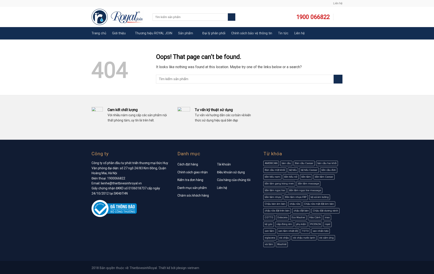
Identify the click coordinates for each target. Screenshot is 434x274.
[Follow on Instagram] (98, 3)
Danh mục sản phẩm (192, 188)
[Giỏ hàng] (339, 17)
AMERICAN (271, 163)
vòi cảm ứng (326, 237)
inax (327, 217)
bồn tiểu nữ (290, 176)
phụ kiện (301, 224)
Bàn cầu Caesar (304, 163)
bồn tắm (306, 176)
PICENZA (315, 224)
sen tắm (269, 231)
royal (327, 224)
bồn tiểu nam (272, 176)
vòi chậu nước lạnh (304, 237)
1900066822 (116, 178)
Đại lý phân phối (213, 33)
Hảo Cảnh (315, 217)
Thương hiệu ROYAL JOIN (153, 33)
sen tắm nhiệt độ (288, 231)
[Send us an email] (106, 3)
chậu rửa (295, 203)
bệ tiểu (293, 170)
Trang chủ (99, 33)
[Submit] (231, 17)
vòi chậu (284, 237)
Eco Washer (298, 217)
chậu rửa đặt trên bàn (277, 210)
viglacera (270, 237)
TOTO (305, 231)
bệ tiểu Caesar (309, 170)
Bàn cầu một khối (275, 170)
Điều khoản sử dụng (231, 172)
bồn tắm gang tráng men (279, 183)
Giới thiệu (119, 33)
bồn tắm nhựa (273, 197)
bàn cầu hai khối (327, 163)
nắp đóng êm (284, 224)
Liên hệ (337, 3)
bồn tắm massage (308, 183)
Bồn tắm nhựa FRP (296, 197)
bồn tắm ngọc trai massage (305, 190)
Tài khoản (224, 164)
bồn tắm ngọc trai (275, 190)
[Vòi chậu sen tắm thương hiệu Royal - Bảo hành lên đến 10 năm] (119, 17)
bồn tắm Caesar (324, 176)
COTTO (269, 217)
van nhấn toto (320, 231)
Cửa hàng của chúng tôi (233, 180)
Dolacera (282, 217)
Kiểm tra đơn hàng (190, 180)
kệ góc (268, 224)
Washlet (281, 244)
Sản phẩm (185, 33)
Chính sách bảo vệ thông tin (251, 33)
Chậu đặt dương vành (325, 210)
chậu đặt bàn (301, 210)
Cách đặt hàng (187, 164)
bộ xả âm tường (320, 197)
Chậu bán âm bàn (275, 203)
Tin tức (283, 33)
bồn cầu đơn (328, 170)
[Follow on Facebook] (93, 3)
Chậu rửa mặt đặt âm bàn (319, 203)
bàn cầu (286, 163)
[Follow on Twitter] (102, 3)
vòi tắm (269, 244)
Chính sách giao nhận (192, 172)
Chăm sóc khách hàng (193, 195)
